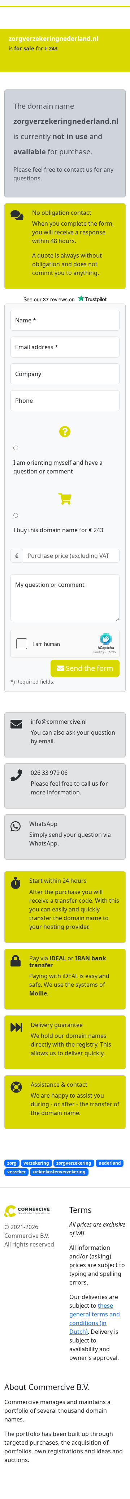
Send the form (88, 668)
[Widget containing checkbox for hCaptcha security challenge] (65, 643)
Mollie (38, 993)
